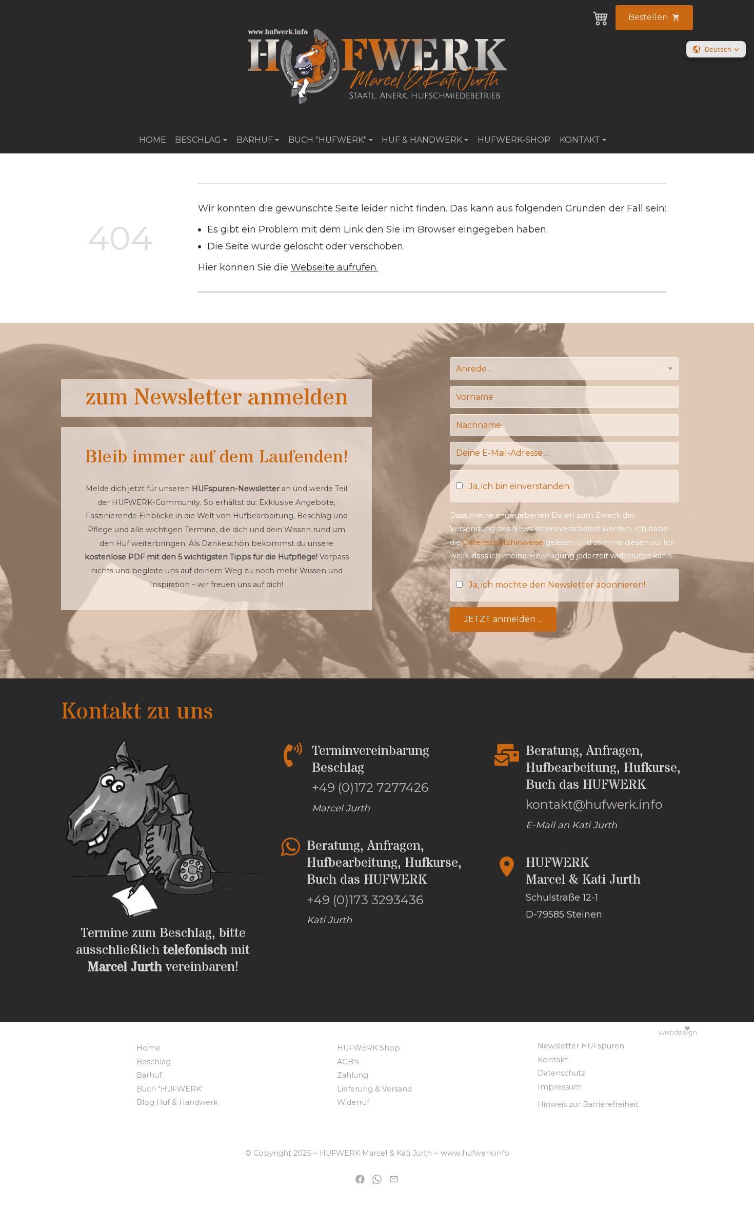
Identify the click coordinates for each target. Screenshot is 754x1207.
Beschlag (153, 1061)
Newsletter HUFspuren (581, 1045)
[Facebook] (360, 1178)
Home (152, 140)
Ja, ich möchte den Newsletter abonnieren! (557, 585)
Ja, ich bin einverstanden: (520, 486)
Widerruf (353, 1102)
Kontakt (553, 1059)
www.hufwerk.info (475, 1153)
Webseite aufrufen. (334, 267)
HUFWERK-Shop (514, 140)
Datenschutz (561, 1073)
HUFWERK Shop (368, 1048)
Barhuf (149, 1075)
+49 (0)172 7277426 (370, 787)
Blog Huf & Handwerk (177, 1102)
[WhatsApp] (377, 1178)
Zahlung (352, 1075)
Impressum (560, 1087)
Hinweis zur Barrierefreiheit (588, 1104)
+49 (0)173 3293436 (365, 899)
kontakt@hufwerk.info (594, 804)
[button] (716, 49)
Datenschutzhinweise (503, 542)
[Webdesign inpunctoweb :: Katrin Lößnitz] (671, 1030)
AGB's (348, 1061)
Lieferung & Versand (374, 1089)
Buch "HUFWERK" (170, 1089)
